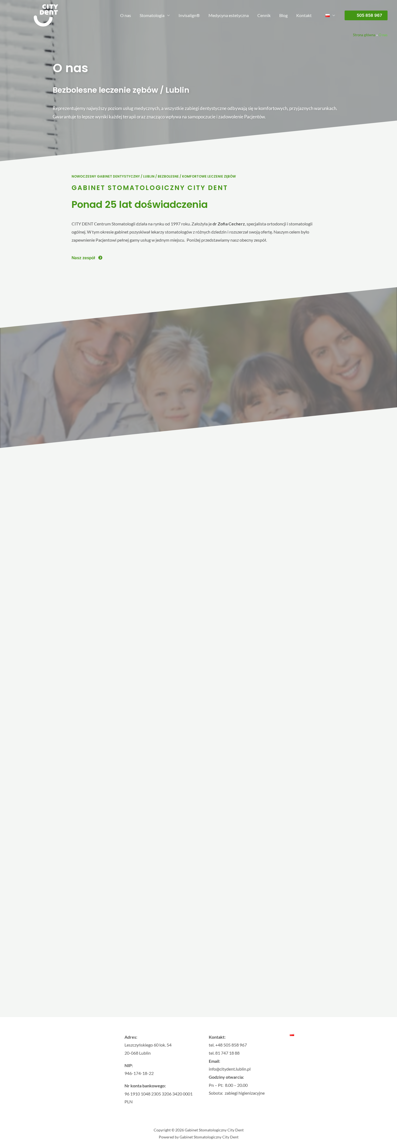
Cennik (264, 15)
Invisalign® (189, 15)
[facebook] (51, 1082)
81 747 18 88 (227, 1052)
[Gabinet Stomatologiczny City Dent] (46, 14)
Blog (283, 15)
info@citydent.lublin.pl (230, 1068)
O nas (125, 15)
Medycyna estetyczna (228, 15)
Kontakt (304, 15)
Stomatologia (152, 15)
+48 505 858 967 (231, 1044)
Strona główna (364, 35)
